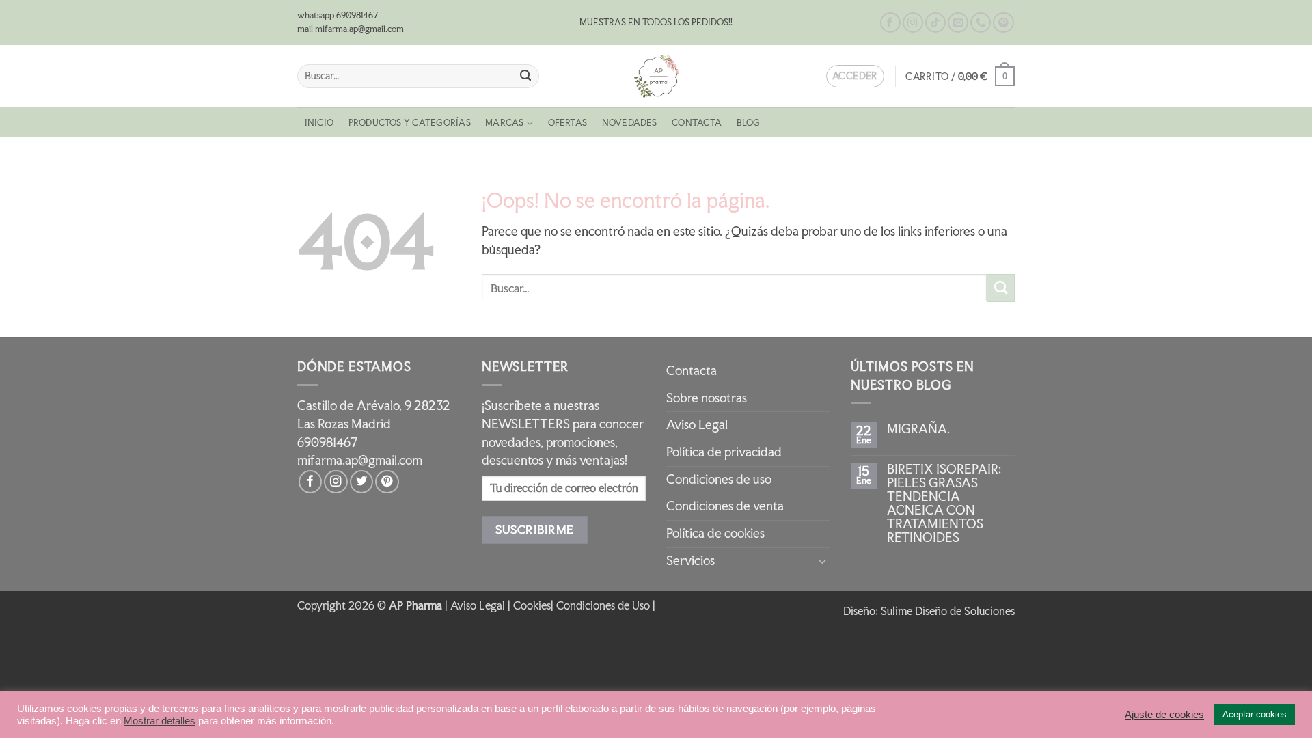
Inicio (319, 123)
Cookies (532, 605)
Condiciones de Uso (603, 605)
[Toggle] (822, 560)
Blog (806, 23)
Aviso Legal (697, 425)
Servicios (690, 561)
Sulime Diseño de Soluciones (948, 611)
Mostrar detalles (159, 720)
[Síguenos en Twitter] (361, 481)
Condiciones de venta (725, 506)
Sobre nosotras (706, 398)
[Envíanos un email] (958, 22)
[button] (960, 76)
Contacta (851, 23)
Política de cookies (715, 533)
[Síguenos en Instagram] (913, 22)
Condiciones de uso (718, 479)
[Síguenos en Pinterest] (1003, 22)
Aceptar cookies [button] (1254, 714)
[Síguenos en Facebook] (890, 22)
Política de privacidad (724, 452)
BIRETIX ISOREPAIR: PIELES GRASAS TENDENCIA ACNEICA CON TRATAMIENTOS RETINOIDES (944, 504)
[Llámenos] (980, 22)
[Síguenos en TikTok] (935, 22)
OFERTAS (568, 123)
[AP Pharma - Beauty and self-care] (656, 76)
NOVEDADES (629, 123)
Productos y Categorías (409, 123)
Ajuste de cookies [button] (1164, 714)
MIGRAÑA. (918, 429)
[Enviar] (526, 76)
